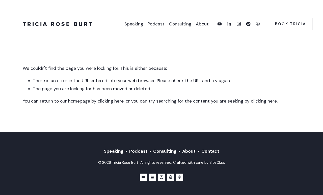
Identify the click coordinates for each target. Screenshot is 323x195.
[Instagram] (238, 23)
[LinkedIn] (229, 23)
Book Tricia (290, 24)
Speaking (133, 24)
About (202, 24)
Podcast (156, 24)
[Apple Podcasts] (257, 23)
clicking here (111, 101)
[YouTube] (219, 23)
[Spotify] (248, 23)
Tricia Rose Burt (58, 24)
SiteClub (216, 162)
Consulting (180, 24)
